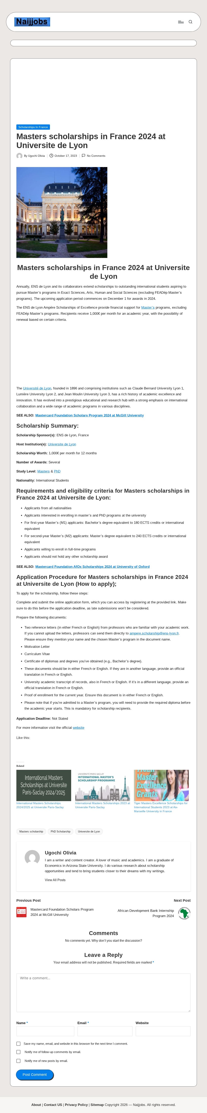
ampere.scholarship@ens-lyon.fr (154, 633)
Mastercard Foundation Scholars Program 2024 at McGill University (89, 415)
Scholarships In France (33, 127)
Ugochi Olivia (60, 852)
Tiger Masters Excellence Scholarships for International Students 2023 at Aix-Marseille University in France (161, 807)
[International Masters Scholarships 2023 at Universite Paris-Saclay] (102, 785)
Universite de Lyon (62, 444)
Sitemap (97, 1105)
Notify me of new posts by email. (46, 1061)
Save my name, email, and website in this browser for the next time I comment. (76, 1043)
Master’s (148, 307)
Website (142, 1023)
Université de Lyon (37, 388)
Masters (43, 471)
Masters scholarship (31, 831)
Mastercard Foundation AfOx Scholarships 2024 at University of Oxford (92, 567)
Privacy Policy (76, 1105)
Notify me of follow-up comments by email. (53, 1052)
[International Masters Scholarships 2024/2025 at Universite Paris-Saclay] (43, 785)
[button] (55, 880)
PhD (57, 471)
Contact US (53, 1105)
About (36, 1105)
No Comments (96, 155)
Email (83, 1023)
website (78, 728)
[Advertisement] (103, 94)
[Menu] (180, 22)
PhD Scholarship (60, 831)
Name (22, 1023)
